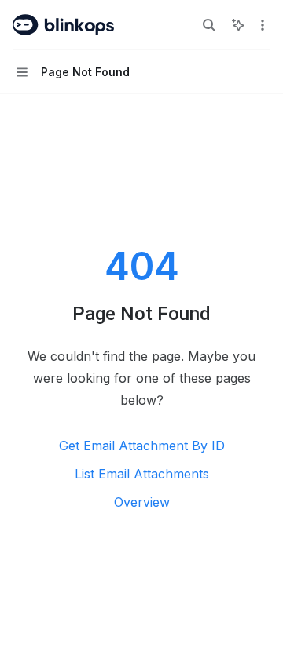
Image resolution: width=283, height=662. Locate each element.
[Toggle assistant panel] (238, 25)
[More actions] (262, 25)
